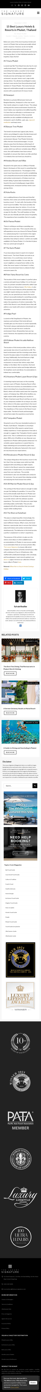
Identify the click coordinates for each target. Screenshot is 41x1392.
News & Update (9, 907)
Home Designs (9, 893)
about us (6, 559)
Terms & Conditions (7, 1304)
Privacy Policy (5, 1328)
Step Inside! (15, 1387)
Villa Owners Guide (10, 931)
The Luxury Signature (11, 547)
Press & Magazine (7, 1314)
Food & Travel (9, 884)
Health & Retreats (10, 889)
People (7, 917)
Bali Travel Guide (10, 870)
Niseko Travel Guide (11, 912)
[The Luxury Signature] (12, 12)
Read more (10, 673)
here (19, 562)
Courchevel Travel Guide (12, 874)
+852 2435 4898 (8, 1284)
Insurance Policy (6, 1323)
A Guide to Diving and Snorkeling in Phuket (19, 748)
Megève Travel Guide (11, 903)
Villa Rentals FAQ (6, 1309)
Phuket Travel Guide (14, 36)
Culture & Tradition (10, 879)
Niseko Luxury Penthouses (9, 1359)
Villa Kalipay (28, 287)
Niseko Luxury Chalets (8, 1354)
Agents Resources (7, 1319)
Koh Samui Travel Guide (12, 898)
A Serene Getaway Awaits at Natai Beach (19, 708)
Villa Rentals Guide (10, 936)
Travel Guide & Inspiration (12, 926)
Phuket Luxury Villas (7, 1340)
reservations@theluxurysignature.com (15, 1289)
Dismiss (33, 1383)
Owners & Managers (7, 1299)
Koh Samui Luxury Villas (8, 1345)
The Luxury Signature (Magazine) (12, 765)
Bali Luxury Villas (6, 1349)
